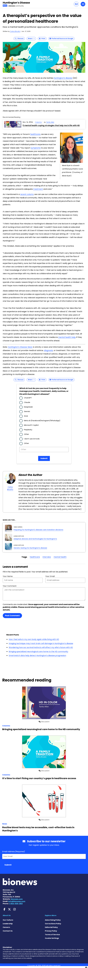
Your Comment (9, 586)
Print (42, 38)
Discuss (19, 38)
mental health (60, 557)
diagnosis (48, 350)
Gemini (27, 411)
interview (47, 557)
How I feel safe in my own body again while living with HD (34, 639)
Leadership (8, 923)
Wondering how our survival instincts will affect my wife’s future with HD (41, 647)
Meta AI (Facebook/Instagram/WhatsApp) (42, 420)
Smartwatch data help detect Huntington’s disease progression (37, 655)
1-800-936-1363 (16, 903)
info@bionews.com (16, 901)
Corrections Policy (53, 923)
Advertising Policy (53, 920)
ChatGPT (28, 398)
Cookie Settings (52, 938)
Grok (26, 416)
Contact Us (7, 931)
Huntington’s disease (63, 78)
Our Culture (8, 920)
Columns (38, 122)
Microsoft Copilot (31, 425)
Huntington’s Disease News (20, 347)
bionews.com (17, 899)
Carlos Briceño (15, 31)
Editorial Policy (51, 927)
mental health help (67, 337)
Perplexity (28, 429)
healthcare (35, 134)
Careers (6, 927)
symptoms (36, 148)
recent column (27, 194)
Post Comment (12, 615)
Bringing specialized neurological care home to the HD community (38, 651)
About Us (7, 915)
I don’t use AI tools (32, 439)
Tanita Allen (50, 122)
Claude (27, 402)
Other (26, 434)
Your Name (8, 576)
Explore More (50, 915)
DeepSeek (28, 407)
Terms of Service (52, 934)
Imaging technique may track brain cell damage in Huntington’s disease (41, 643)
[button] (76, 4)
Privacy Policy (51, 931)
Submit (44, 458)
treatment (38, 189)
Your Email (50, 576)
